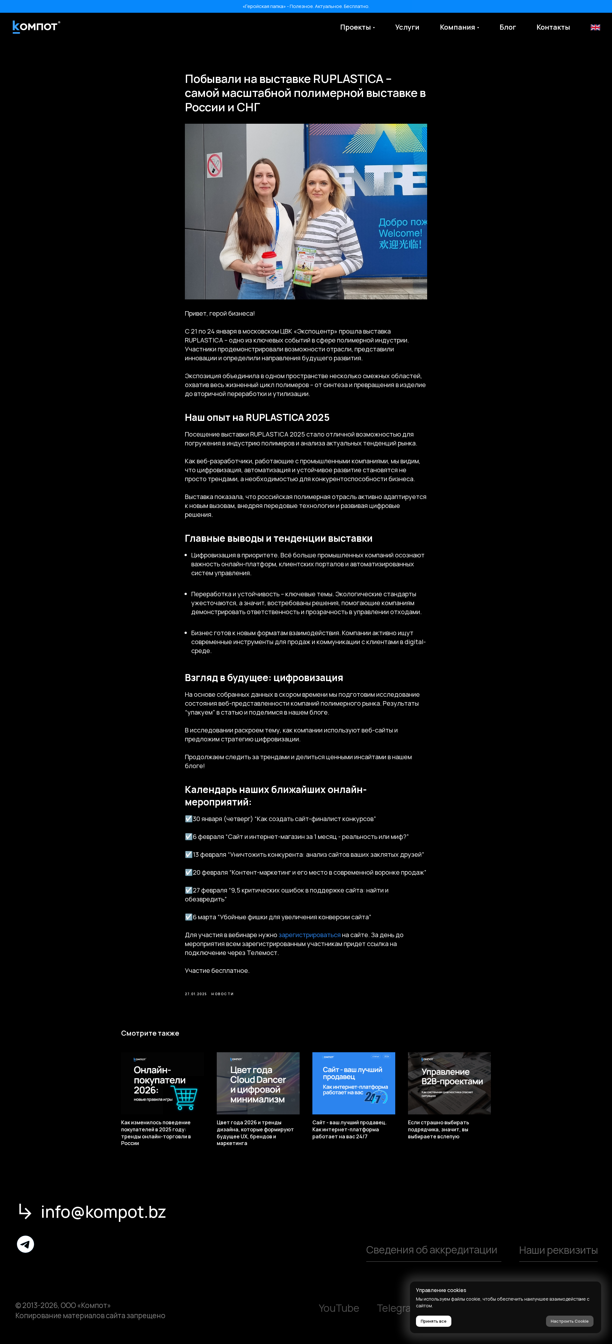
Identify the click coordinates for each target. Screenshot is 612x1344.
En (595, 27)
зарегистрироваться (310, 934)
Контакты (553, 27)
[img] (25, 1244)
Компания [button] (457, 27)
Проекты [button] (355, 27)
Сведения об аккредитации (431, 1250)
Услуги (407, 27)
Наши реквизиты (558, 1250)
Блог (507, 27)
